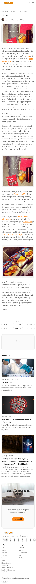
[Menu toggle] (33, 2)
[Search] (29, 2)
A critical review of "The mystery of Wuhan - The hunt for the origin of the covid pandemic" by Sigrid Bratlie (16, 461)
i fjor (28, 56)
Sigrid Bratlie (5, 379)
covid (3, 456)
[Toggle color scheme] (4, 581)
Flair (27, 578)
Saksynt (8, 578)
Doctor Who (27, 222)
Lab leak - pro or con (9, 382)
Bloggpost (4, 11)
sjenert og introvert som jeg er (12, 234)
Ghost (22, 578)
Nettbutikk (18, 519)
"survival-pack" (19, 194)
